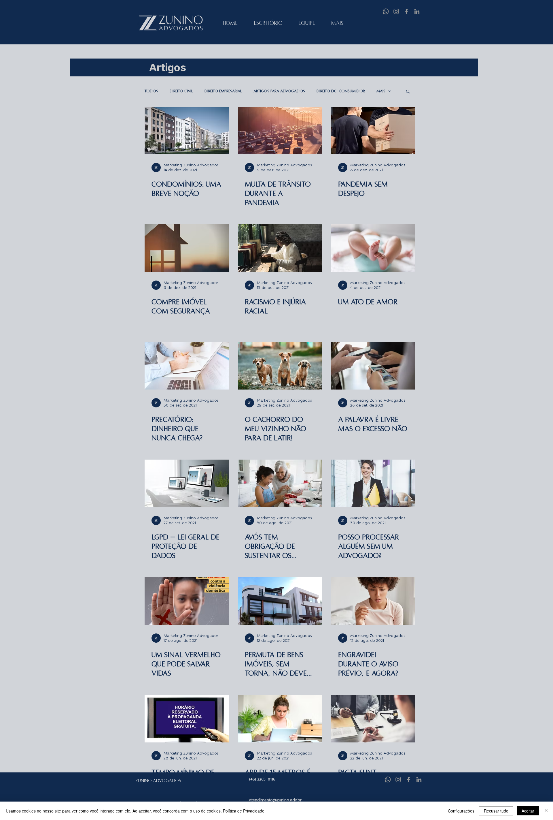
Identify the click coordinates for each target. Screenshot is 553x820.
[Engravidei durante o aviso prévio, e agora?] (373, 601)
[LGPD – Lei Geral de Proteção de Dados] (187, 483)
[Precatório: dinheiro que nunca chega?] (187, 366)
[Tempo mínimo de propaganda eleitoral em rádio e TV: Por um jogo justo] (187, 718)
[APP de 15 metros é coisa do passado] (280, 718)
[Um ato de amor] (373, 248)
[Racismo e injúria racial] (280, 248)
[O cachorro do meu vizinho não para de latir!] (280, 366)
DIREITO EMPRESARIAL (223, 91)
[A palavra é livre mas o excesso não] (373, 366)
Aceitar (528, 811)
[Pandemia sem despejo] (373, 130)
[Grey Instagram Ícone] (396, 11)
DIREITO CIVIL (181, 91)
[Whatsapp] (385, 11)
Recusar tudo (496, 811)
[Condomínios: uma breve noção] (187, 130)
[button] (408, 92)
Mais (380, 91)
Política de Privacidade (243, 811)
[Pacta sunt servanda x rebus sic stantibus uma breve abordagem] (373, 718)
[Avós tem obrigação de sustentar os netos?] (280, 483)
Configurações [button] (461, 811)
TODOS (151, 91)
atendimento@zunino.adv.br (275, 800)
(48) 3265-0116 (262, 779)
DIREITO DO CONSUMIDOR (341, 91)
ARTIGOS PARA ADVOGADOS (279, 91)
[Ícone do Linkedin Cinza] (417, 11)
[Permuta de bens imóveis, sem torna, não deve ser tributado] (280, 601)
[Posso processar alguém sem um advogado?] (373, 483)
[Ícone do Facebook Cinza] (406, 11)
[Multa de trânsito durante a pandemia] (280, 130)
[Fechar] (546, 810)
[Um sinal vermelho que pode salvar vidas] (187, 601)
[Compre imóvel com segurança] (187, 248)
